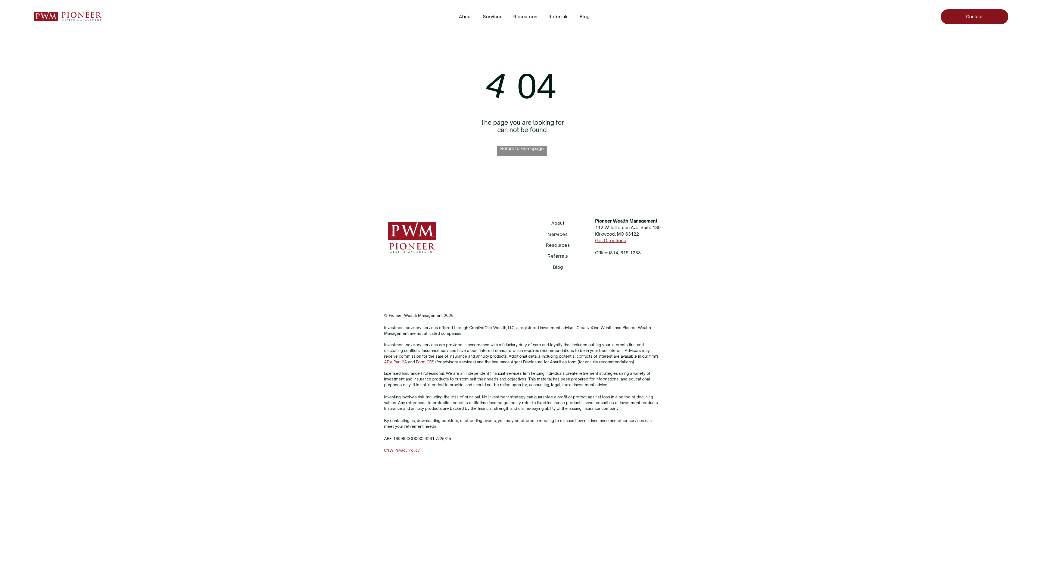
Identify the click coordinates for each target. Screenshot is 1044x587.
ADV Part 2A (395, 362)
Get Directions (610, 240)
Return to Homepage (522, 148)
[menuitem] (465, 17)
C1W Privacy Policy (402, 450)
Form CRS (425, 362)
